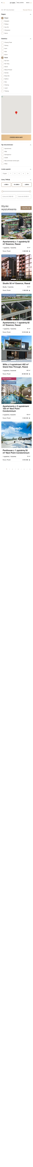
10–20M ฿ (16, 184)
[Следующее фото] (29, 226)
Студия (5, 173)
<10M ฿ (6, 184)
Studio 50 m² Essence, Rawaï (16, 283)
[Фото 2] (17, 237)
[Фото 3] (19, 237)
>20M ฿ (27, 184)
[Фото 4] (21, 237)
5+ (28, 173)
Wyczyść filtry (26, 10)
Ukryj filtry (25, 208)
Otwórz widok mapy (16, 137)
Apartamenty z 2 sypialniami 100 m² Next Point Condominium (16, 408)
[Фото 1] (13, 237)
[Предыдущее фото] (3, 226)
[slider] (2, 191)
